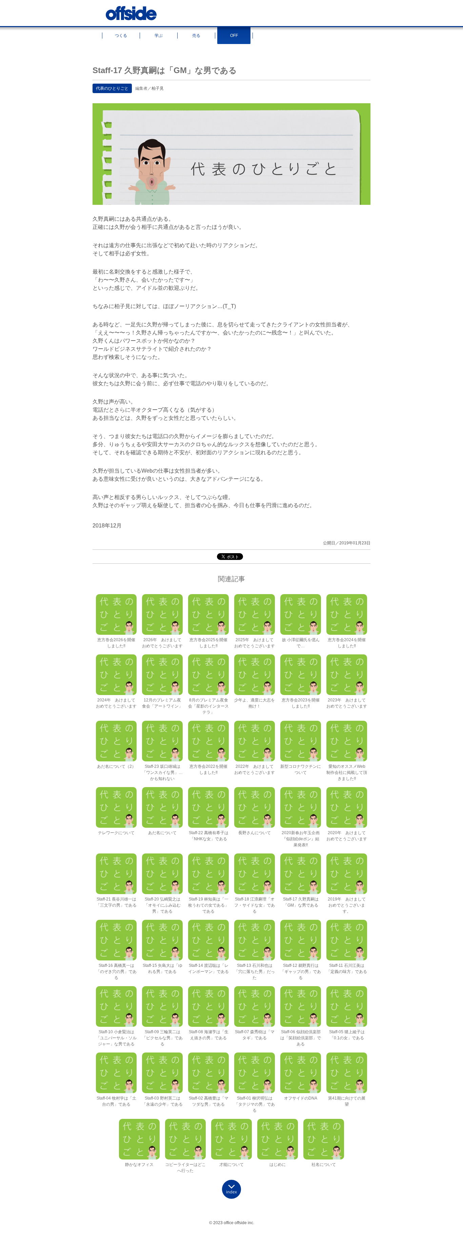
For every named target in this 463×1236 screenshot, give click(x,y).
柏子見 (158, 88)
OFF (234, 35)
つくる (121, 35)
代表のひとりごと (112, 88)
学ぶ (159, 35)
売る (196, 35)
